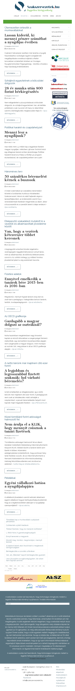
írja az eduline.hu (35, 302)
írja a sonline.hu (11, 207)
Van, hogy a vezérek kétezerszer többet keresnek (21, 234)
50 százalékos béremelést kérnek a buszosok (26, 178)
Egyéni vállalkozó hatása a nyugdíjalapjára (25, 484)
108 (40, 566)
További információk (37, 659)
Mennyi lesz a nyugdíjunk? (16, 134)
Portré (45, 16)
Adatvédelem (61, 675)
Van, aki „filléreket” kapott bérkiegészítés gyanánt (25, 555)
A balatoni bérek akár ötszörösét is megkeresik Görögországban (24, 546)
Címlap (16, 16)
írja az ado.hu (24, 505)
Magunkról (56, 27)
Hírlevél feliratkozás (59, 45)
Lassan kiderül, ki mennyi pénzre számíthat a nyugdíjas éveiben (26, 38)
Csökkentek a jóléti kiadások (17, 525)
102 (19, 566)
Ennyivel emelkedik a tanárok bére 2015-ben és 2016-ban (24, 282)
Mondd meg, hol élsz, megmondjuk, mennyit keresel (24, 541)
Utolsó (15, 568)
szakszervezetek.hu (10, 669)
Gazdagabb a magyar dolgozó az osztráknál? (23, 323)
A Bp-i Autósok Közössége (60, 110)
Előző (11, 566)
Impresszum (61, 686)
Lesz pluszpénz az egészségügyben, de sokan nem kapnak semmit (24, 559)
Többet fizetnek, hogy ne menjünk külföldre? (24, 529)
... (25, 566)
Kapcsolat (55, 40)
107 (36, 566)
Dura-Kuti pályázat (58, 49)
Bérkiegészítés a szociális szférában (20, 551)
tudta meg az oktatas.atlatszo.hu (26, 464)
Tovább (10, 568)
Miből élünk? (15, 46)
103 (22, 566)
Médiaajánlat (56, 36)
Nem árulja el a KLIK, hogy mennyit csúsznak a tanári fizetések (25, 427)
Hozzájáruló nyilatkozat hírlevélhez (61, 680)
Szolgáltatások (57, 32)
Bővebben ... (12, 73)
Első (6, 566)
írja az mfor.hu (17, 349)
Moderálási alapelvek (60, 671)
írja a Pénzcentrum (39, 403)
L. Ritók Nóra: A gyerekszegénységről (20, 533)
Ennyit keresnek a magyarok (17, 536)
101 (15, 566)
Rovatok (24, 16)
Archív (58, 16)
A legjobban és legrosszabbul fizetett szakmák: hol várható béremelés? (22, 376)
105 (29, 566)
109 (44, 566)
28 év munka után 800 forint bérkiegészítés (24, 90)
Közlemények (36, 16)
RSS (57, 667)
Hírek (52, 16)
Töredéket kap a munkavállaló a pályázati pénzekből (22, 520)
